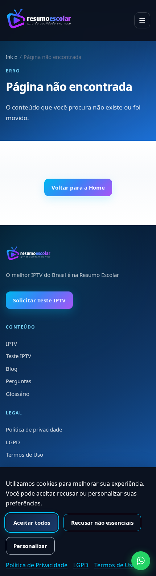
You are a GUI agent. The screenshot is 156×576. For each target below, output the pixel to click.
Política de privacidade (34, 429)
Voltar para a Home (78, 187)
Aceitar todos (31, 522)
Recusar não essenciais (102, 522)
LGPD (13, 442)
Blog (11, 368)
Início (11, 56)
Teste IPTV (18, 355)
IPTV (11, 343)
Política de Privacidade (36, 565)
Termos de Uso (24, 454)
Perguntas (18, 381)
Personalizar (30, 545)
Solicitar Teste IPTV (39, 300)
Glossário (17, 393)
